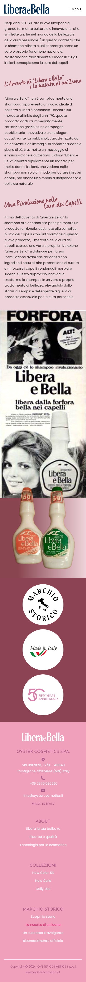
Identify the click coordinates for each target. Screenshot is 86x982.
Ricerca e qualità (43, 836)
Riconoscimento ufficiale (43, 940)
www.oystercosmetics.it (43, 972)
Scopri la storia (43, 916)
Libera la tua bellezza (43, 828)
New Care (43, 880)
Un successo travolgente (43, 932)
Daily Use (43, 888)
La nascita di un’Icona (43, 924)
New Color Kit (43, 872)
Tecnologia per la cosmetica (43, 844)
